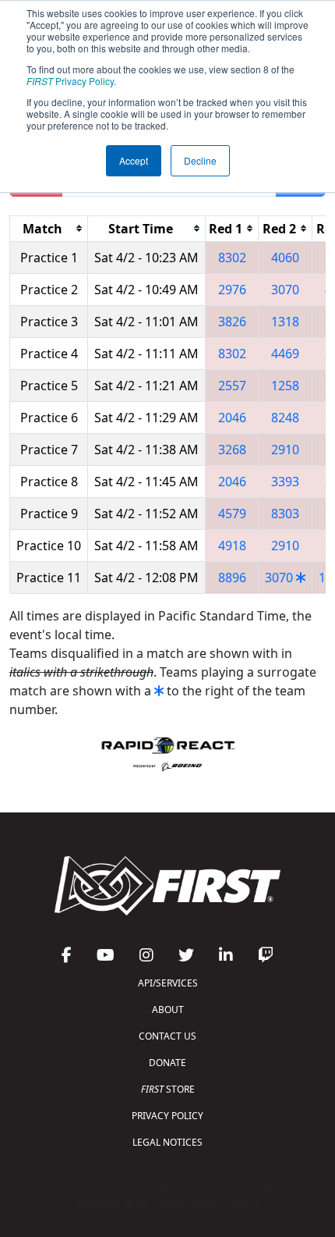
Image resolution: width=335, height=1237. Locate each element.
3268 (232, 449)
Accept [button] (133, 160)
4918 (232, 545)
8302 (232, 257)
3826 (232, 321)
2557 (232, 385)
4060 (285, 257)
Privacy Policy (70, 80)
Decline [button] (200, 160)
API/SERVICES (168, 983)
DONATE (167, 1062)
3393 (285, 481)
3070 (285, 289)
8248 (285, 417)
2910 (285, 449)
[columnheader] (49, 228)
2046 (232, 417)
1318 (285, 321)
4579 (232, 513)
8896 (232, 577)
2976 (232, 289)
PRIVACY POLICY (167, 1115)
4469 (285, 353)
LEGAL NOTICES (167, 1142)
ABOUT (168, 1009)
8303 (285, 513)
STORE (168, 1089)
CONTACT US (167, 1036)
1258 (285, 385)
